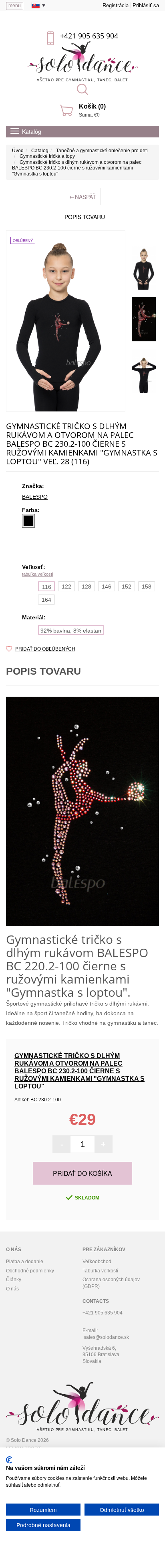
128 (86, 586)
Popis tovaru (84, 217)
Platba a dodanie (24, 1261)
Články (13, 1279)
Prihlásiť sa (146, 5)
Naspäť (82, 196)
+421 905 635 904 (89, 35)
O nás (12, 1289)
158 (146, 586)
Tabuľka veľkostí (100, 1271)
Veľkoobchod (96, 1261)
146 (106, 586)
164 (46, 600)
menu (14, 5)
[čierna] (28, 520)
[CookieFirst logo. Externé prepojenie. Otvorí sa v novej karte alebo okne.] (9, 1459)
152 (126, 586)
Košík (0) (92, 106)
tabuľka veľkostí (37, 574)
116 (46, 587)
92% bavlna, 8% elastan (70, 630)
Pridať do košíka (82, 1173)
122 (66, 586)
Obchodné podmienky (30, 1271)
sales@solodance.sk (106, 1337)
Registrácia (116, 5)
